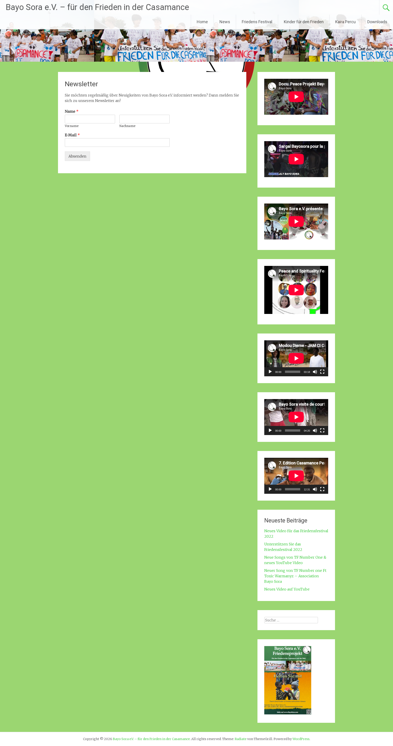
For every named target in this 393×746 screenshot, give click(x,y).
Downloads (377, 21)
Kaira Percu (345, 21)
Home (202, 21)
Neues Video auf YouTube (287, 589)
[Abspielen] (270, 371)
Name (71, 111)
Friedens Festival (257, 21)
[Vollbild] (322, 371)
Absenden (77, 156)
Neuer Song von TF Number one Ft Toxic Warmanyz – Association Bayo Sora (295, 576)
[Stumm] (315, 371)
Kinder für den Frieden (304, 21)
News (224, 21)
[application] (296, 358)
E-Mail (72, 135)
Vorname (72, 126)
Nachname (127, 126)
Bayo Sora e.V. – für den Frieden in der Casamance (97, 7)
